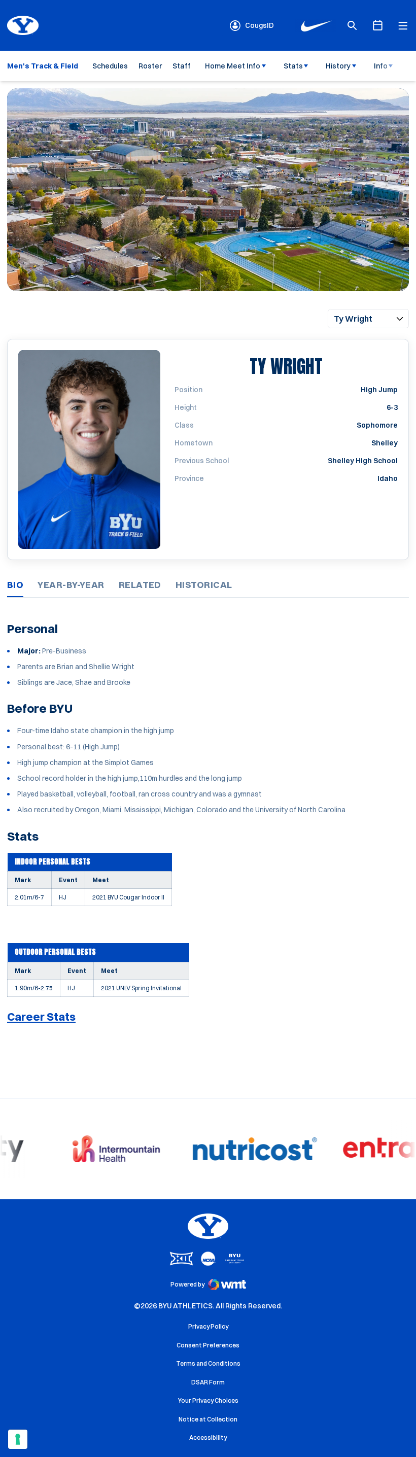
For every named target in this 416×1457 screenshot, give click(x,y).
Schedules (110, 66)
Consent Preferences (208, 1345)
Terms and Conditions (208, 1363)
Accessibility (208, 1437)
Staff (181, 66)
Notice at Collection (208, 1419)
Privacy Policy (208, 1326)
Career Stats (41, 1017)
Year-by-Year (71, 585)
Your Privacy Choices (208, 1400)
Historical (204, 585)
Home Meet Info (232, 66)
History (338, 66)
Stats (293, 66)
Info (381, 66)
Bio (15, 585)
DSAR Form (208, 1382)
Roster (150, 66)
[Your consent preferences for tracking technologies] (17, 1439)
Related (140, 585)
